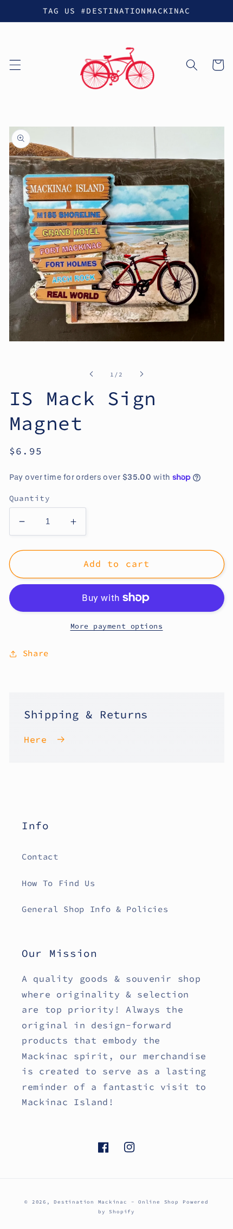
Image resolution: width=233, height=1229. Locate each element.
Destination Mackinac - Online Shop (116, 1202)
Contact (40, 856)
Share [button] (36, 653)
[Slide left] (91, 374)
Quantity (29, 498)
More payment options (116, 626)
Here (35, 739)
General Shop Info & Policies (95, 909)
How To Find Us (58, 883)
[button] (15, 65)
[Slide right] (141, 374)
